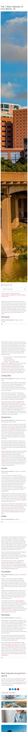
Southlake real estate (6, 608)
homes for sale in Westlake (13, 642)
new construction (6, 568)
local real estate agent (17, 683)
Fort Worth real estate (12, 309)
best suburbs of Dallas (14, 429)
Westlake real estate (12, 645)
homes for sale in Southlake (17, 601)
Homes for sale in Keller (6, 562)
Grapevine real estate (6, 451)
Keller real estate (22, 565)
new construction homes (12, 511)
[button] (24, 289)
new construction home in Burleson (14, 371)
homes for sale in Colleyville (10, 405)
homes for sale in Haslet (16, 504)
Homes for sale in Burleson (7, 363)
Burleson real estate (11, 366)
